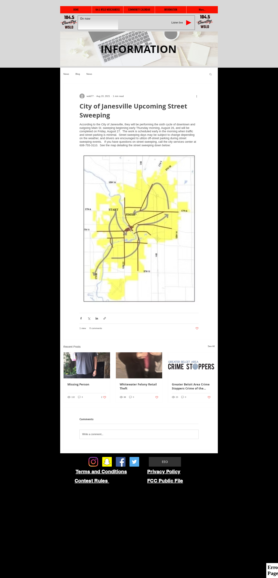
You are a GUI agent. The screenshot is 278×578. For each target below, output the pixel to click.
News (66, 74)
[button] (210, 74)
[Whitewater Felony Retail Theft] (139, 365)
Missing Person (78, 384)
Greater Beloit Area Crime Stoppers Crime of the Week (191, 386)
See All (211, 346)
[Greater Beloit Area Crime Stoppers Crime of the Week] (191, 365)
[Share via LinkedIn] (96, 318)
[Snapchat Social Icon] (107, 462)
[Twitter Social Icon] (134, 462)
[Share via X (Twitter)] (88, 318)
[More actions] (197, 96)
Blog (77, 74)
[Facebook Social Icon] (120, 462)
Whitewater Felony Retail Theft (138, 386)
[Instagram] (93, 462)
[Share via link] (104, 318)
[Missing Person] (87, 365)
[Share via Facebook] (81, 318)
